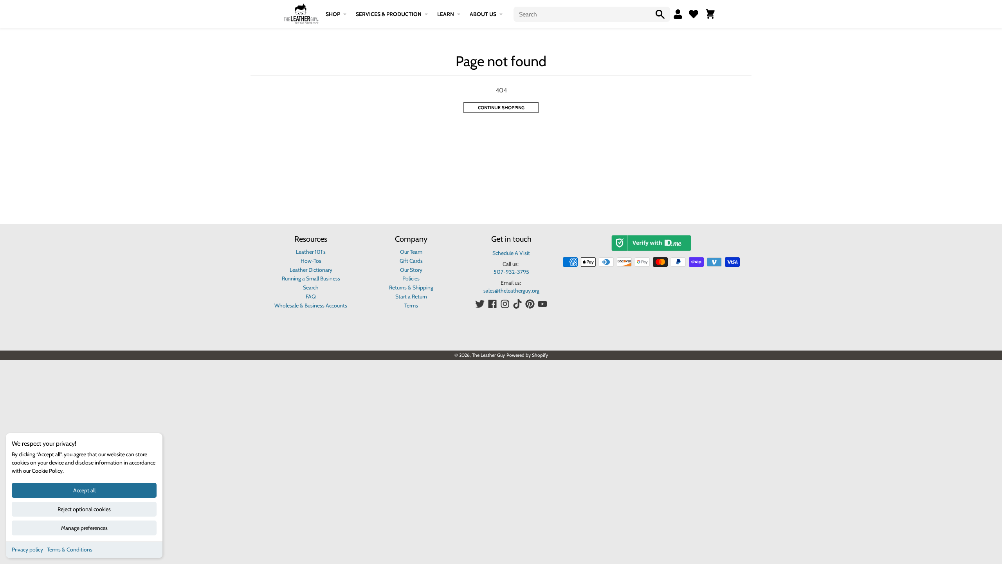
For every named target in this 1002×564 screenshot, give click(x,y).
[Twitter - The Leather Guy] (480, 304)
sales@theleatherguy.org (511, 290)
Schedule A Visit (511, 253)
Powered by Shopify (527, 355)
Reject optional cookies (84, 509)
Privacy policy (27, 549)
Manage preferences (84, 527)
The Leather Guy (488, 355)
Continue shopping (501, 107)
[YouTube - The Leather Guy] (542, 304)
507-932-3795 (511, 271)
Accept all (84, 490)
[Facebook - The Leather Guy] (492, 304)
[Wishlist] (693, 14)
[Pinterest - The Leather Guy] (530, 304)
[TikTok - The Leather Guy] (517, 304)
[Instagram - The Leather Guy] (505, 304)
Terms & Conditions (69, 549)
